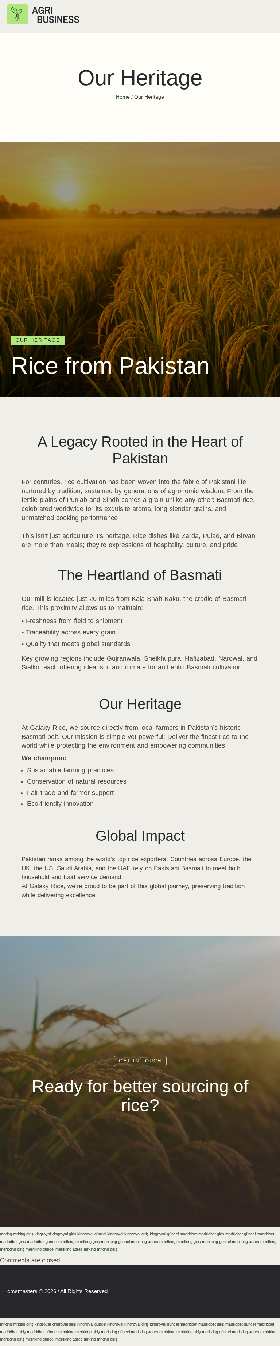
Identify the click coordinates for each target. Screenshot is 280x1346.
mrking (6, 1234)
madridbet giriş (211, 1234)
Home (123, 97)
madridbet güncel (240, 1234)
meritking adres (144, 1241)
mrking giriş (23, 1234)
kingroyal (43, 1234)
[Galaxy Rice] (44, 16)
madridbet (188, 1234)
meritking (66, 1241)
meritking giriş (87, 1241)
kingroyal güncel (91, 1234)
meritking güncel (115, 1241)
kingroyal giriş (64, 1234)
